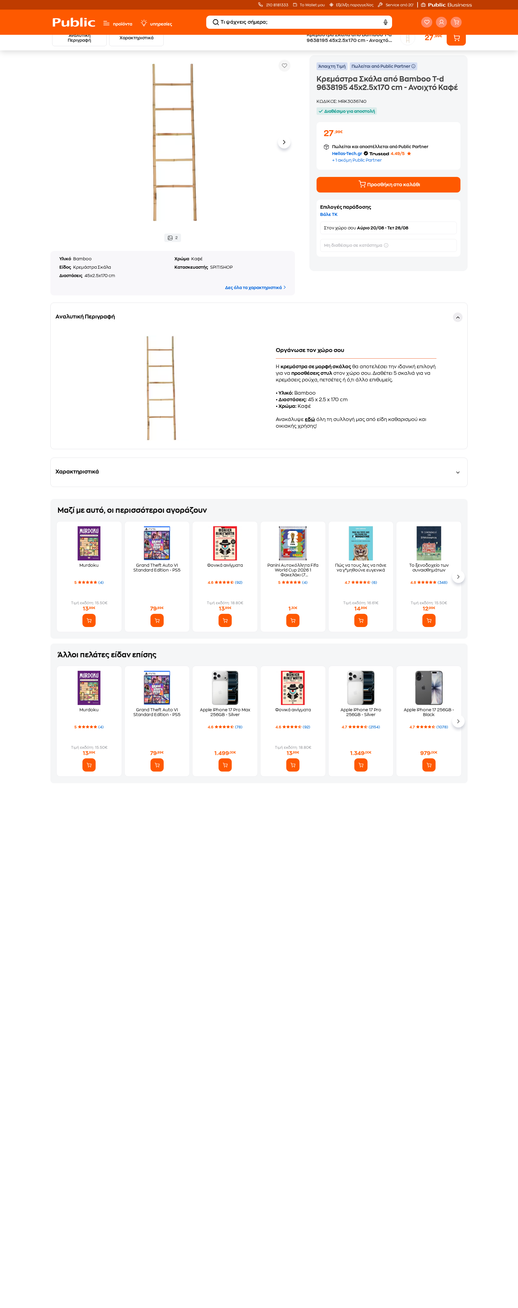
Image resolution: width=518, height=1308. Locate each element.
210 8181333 (276, 5)
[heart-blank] (426, 22)
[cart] (456, 22)
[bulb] (143, 23)
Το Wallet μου (312, 5)
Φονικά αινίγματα (225, 565)
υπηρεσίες (161, 24)
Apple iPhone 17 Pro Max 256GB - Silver (225, 712)
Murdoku (89, 565)
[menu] (106, 23)
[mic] (385, 22)
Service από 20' (399, 5)
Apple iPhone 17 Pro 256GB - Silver (361, 712)
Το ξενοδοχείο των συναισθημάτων (429, 567)
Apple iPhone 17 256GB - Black (429, 712)
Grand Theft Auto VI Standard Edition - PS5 (156, 567)
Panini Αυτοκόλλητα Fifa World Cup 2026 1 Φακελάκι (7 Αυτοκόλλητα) (292, 570)
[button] (449, 5)
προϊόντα (122, 24)
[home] (74, 22)
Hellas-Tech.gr (347, 153)
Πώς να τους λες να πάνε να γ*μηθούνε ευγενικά (360, 567)
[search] (216, 22)
